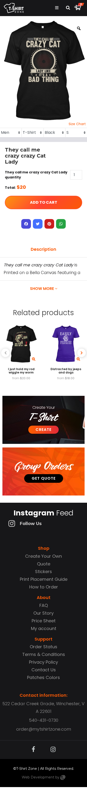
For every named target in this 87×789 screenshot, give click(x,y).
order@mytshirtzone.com (43, 729)
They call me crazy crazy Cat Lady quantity (36, 175)
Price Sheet (44, 621)
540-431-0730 (43, 720)
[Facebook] (26, 224)
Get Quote (44, 478)
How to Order (43, 587)
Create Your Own (43, 556)
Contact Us (43, 670)
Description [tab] (43, 249)
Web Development (38, 777)
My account (43, 628)
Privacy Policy (43, 662)
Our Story (43, 613)
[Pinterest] (49, 224)
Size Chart (77, 124)
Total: (10, 187)
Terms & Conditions (43, 654)
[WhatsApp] (61, 224)
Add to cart (43, 202)
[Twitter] (38, 224)
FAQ (43, 605)
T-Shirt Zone (26, 768)
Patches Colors (43, 677)
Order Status (43, 647)
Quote (43, 564)
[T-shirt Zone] (62, 777)
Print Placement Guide (43, 579)
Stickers (43, 572)
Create (43, 429)
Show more (42, 288)
